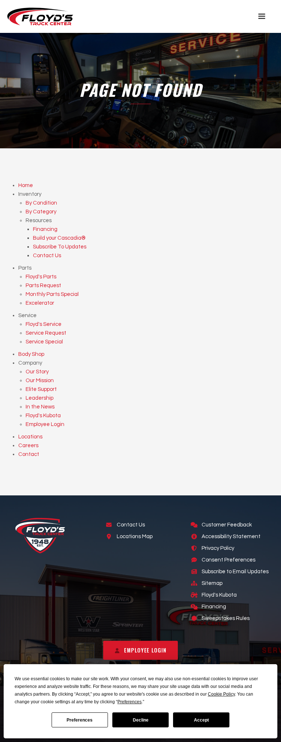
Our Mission (40, 380)
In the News (40, 407)
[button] (262, 16)
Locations (30, 437)
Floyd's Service (43, 324)
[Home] (40, 16)
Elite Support (41, 389)
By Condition (41, 203)
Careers (28, 445)
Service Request (46, 333)
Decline (141, 720)
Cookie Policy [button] (221, 694)
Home (25, 185)
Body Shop (31, 354)
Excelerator (40, 303)
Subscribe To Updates (59, 247)
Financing (45, 229)
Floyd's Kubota (43, 415)
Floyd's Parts (41, 276)
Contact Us (47, 255)
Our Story (37, 371)
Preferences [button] (129, 701)
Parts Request (43, 285)
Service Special (44, 342)
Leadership (39, 398)
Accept (201, 720)
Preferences (80, 720)
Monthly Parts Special (52, 294)
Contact (28, 454)
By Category (41, 211)
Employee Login (45, 424)
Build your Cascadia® (59, 238)
